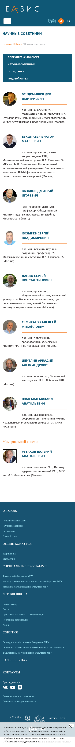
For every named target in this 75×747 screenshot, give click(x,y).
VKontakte (5, 687)
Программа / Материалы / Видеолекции (23, 614)
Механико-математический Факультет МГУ (25, 586)
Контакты (11, 672)
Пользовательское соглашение (18, 696)
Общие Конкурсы (17, 543)
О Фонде (17, 44)
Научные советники (21, 64)
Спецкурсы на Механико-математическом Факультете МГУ (34, 647)
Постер (6, 609)
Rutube (20, 687)
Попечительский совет (23, 57)
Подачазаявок (52, 21)
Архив (6, 625)
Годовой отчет (18, 78)
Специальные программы (25, 566)
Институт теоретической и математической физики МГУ (32, 581)
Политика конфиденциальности (19, 701)
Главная (7, 44)
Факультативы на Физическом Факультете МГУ (27, 653)
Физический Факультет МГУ (18, 576)
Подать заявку (10, 604)
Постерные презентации (15, 619)
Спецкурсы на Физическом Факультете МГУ (26, 642)
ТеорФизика (9, 553)
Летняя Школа (15, 594)
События (10, 632)
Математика (9, 559)
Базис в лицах (15, 660)
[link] (27, 720)
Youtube (12, 687)
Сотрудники (16, 71)
